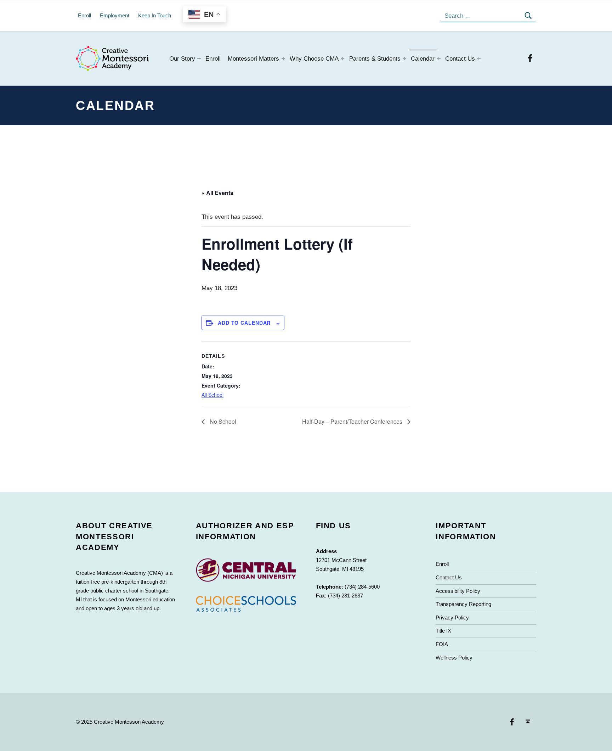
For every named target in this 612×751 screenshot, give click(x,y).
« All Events (217, 193)
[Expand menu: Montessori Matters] (283, 58)
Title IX (443, 631)
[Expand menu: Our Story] (199, 58)
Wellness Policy (454, 658)
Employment (114, 15)
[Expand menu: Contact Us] (479, 58)
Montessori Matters (253, 58)
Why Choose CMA (314, 58)
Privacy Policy (452, 617)
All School (212, 394)
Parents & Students (375, 58)
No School (222, 421)
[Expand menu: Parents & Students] (404, 58)
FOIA (442, 644)
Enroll (213, 58)
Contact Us (460, 58)
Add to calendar (244, 322)
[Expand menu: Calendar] (439, 58)
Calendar (423, 58)
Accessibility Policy (458, 591)
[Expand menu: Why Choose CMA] (342, 58)
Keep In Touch (154, 15)
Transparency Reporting (463, 604)
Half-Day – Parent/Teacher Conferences (353, 421)
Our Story (182, 58)
